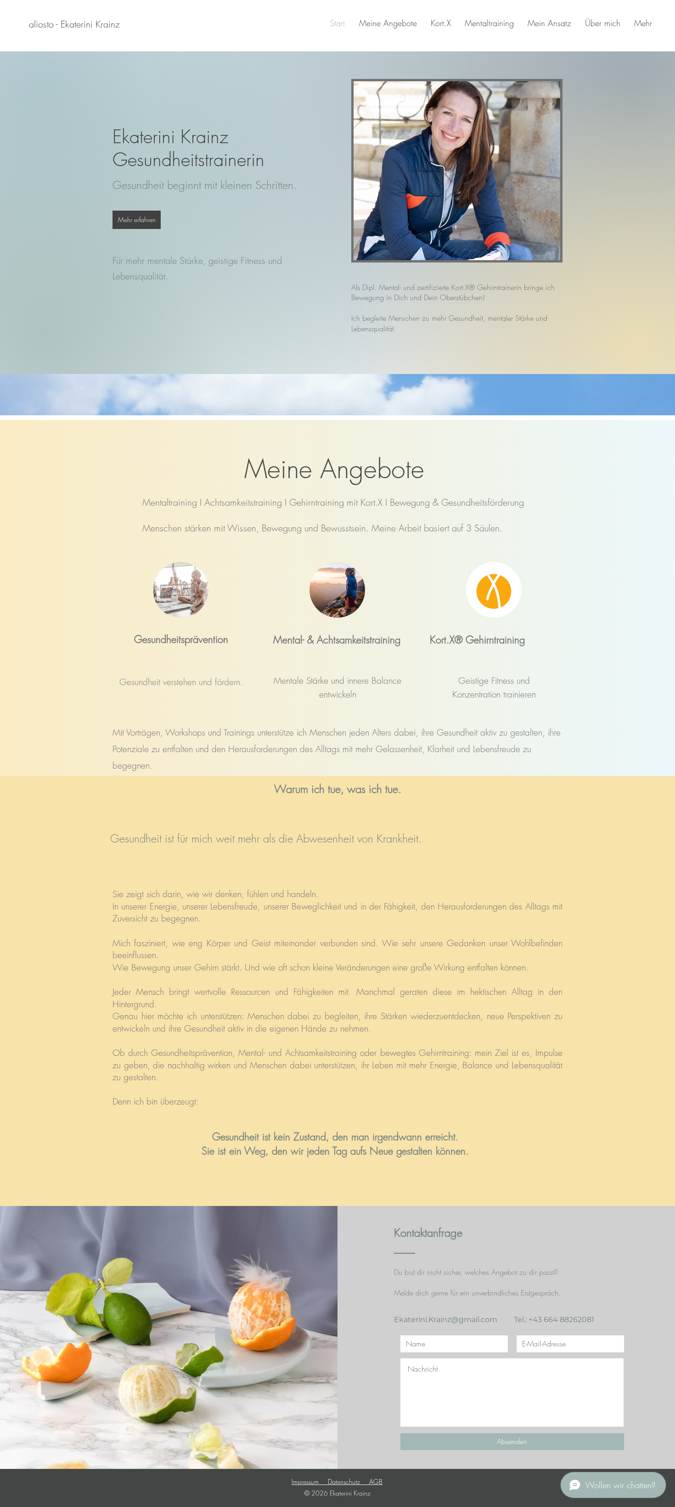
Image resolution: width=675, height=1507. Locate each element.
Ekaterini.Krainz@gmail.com (445, 1319)
